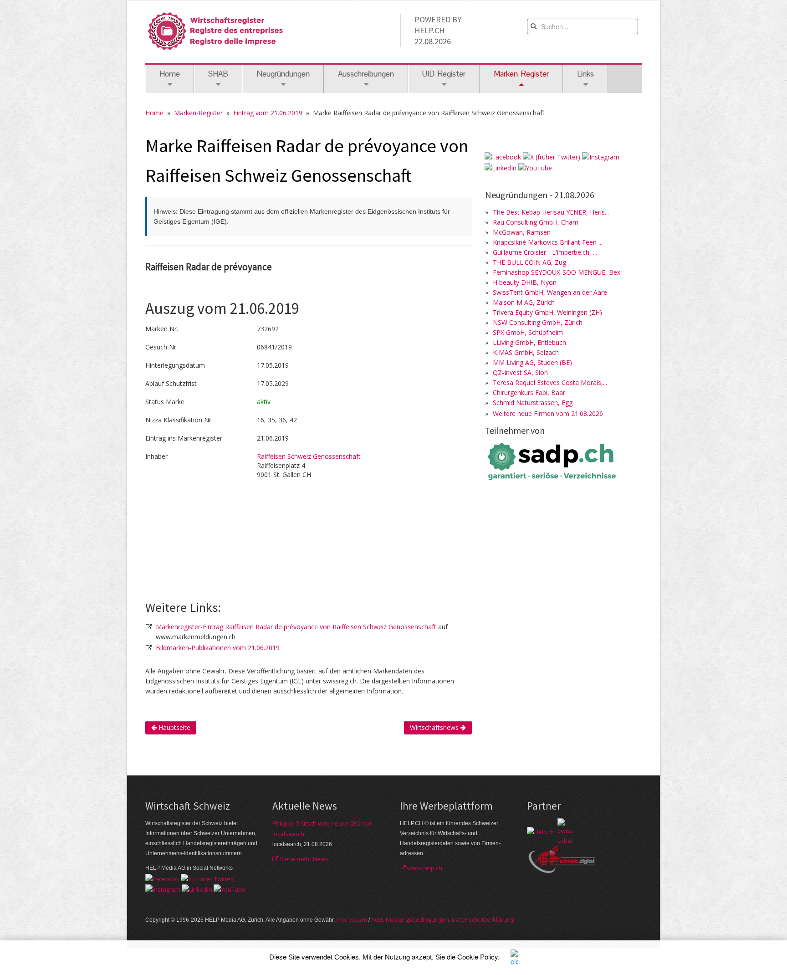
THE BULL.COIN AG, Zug (529, 262)
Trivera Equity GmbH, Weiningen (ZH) (547, 312)
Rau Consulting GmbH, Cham (535, 222)
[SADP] (553, 460)
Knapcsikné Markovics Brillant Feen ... (548, 242)
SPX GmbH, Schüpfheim (528, 332)
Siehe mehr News (303, 859)
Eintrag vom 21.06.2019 (267, 112)
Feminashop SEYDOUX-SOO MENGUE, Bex (556, 272)
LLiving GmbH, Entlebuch (529, 342)
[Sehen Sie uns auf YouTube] (535, 167)
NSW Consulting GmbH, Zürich (538, 322)
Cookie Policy (477, 956)
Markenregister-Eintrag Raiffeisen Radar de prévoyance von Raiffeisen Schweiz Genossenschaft (297, 626)
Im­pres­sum (351, 919)
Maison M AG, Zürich (524, 302)
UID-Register (443, 74)
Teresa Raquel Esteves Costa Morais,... (550, 382)
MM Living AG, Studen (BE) (532, 362)
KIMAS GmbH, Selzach (526, 352)
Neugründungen (283, 74)
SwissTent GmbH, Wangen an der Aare (550, 292)
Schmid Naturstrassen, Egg (532, 402)
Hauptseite (173, 727)
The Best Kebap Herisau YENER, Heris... (551, 212)
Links (585, 74)
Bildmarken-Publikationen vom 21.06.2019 (218, 647)
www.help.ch (424, 868)
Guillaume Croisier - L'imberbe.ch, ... (545, 252)
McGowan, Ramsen (522, 232)
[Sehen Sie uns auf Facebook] (503, 156)
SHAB (218, 74)
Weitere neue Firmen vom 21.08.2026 (548, 413)
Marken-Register (198, 112)
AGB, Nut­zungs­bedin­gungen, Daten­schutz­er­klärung (442, 919)
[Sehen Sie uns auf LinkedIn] (500, 167)
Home (169, 74)
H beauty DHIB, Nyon (525, 282)
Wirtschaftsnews (435, 727)
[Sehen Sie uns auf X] (551, 156)
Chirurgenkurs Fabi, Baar (529, 392)
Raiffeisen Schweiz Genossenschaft (309, 456)
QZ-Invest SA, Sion (520, 372)
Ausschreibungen (366, 74)
